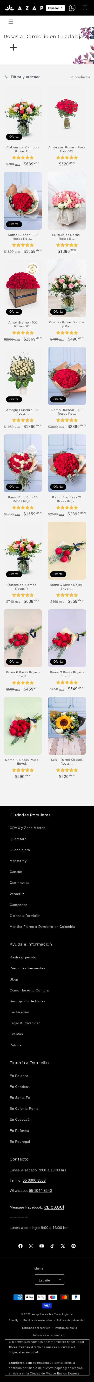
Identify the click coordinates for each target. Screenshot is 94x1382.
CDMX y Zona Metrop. (28, 828)
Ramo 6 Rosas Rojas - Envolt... (23, 674)
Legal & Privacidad (25, 1023)
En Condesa (20, 1087)
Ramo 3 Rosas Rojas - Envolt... (67, 586)
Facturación (19, 1012)
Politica (16, 1045)
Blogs (14, 979)
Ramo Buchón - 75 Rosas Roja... (67, 499)
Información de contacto (49, 1335)
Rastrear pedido (23, 957)
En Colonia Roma (24, 1108)
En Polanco (19, 1076)
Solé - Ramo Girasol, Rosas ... (67, 761)
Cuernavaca (20, 883)
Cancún (16, 872)
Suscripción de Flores (28, 1001)
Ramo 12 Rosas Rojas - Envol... (22, 762)
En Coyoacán (21, 1119)
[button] (11, 21)
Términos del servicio (36, 1327)
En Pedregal (20, 1141)
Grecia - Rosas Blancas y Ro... (67, 324)
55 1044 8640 (40, 1190)
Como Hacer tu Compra (29, 990)
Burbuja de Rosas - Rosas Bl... (67, 236)
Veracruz (17, 894)
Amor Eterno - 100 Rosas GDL (22, 324)
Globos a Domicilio (25, 916)
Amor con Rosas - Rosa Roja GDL (67, 149)
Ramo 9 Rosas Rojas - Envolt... (67, 674)
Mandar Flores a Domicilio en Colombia (42, 927)
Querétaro (18, 839)
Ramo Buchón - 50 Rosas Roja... (23, 236)
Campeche (18, 905)
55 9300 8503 (34, 1180)
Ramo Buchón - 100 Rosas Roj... (66, 412)
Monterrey (18, 861)
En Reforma (19, 1131)
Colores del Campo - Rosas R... (23, 149)
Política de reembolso (37, 1320)
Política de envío (66, 1327)
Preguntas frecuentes (27, 968)
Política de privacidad (71, 1320)
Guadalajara (20, 850)
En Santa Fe (20, 1098)
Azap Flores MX (42, 1314)
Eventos (16, 1034)
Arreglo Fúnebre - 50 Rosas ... (22, 412)
